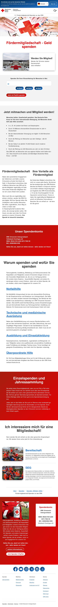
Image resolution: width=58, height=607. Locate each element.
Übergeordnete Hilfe (19, 353)
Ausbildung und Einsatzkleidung (28, 335)
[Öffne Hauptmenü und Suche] (55, 10)
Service (16, 604)
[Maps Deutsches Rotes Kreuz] (42, 569)
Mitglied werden (20, 579)
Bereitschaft (33, 450)
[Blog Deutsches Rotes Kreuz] (37, 569)
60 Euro (29, 88)
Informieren (10, 604)
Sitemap (45, 585)
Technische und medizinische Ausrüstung (26, 314)
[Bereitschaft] (12, 454)
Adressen (45, 579)
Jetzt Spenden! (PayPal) (16, 554)
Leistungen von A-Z (34, 585)
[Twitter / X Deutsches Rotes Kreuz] (31, 569)
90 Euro (38, 88)
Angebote (31, 579)
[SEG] (12, 473)
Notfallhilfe (13, 289)
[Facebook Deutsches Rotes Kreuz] (15, 569)
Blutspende (19, 585)
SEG (28, 468)
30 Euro (19, 88)
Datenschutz (46, 588)
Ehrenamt (18, 582)
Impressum (46, 591)
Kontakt (45, 582)
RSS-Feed (45, 594)
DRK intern (46, 596)
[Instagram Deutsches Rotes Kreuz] (26, 569)
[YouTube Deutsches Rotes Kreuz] (21, 569)
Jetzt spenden (5, 579)
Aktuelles (31, 582)
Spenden (4, 604)
